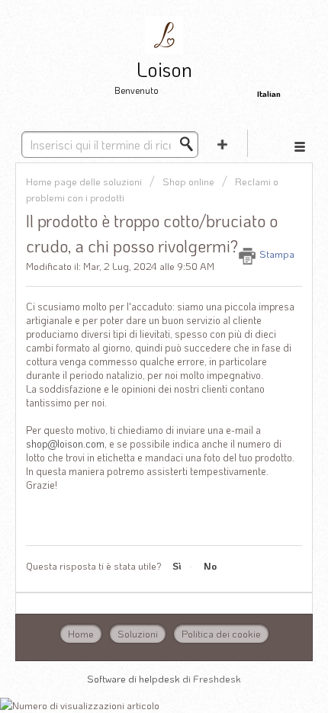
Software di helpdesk (134, 678)
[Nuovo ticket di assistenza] (222, 143)
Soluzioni (137, 633)
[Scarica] (136, 344)
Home (81, 633)
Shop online (188, 181)
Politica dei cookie (221, 633)
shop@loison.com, (66, 443)
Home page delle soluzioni (85, 181)
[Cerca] (190, 144)
